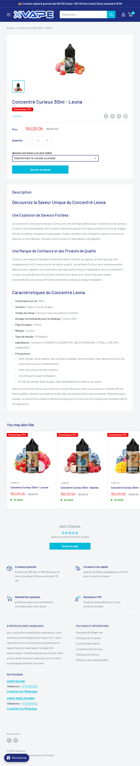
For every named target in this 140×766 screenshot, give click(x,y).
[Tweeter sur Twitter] (119, 116)
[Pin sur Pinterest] (112, 116)
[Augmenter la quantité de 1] (47, 140)
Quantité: (17, 140)
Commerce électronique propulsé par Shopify (30, 755)
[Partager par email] (125, 116)
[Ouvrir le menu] (8, 14)
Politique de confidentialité (92, 660)
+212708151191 (29, 686)
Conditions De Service (89, 649)
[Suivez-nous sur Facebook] (9, 740)
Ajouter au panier (40, 169)
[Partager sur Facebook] (106, 116)
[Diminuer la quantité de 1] (29, 140)
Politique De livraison (88, 638)
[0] (130, 14)
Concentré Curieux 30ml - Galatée (80, 487)
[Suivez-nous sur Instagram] (15, 740)
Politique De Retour (87, 654)
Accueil (11, 27)
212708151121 (30, 703)
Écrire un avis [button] (70, 546)
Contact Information (88, 643)
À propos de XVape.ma (89, 632)
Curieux (17, 116)
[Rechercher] (111, 14)
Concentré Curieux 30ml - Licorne (29, 487)
